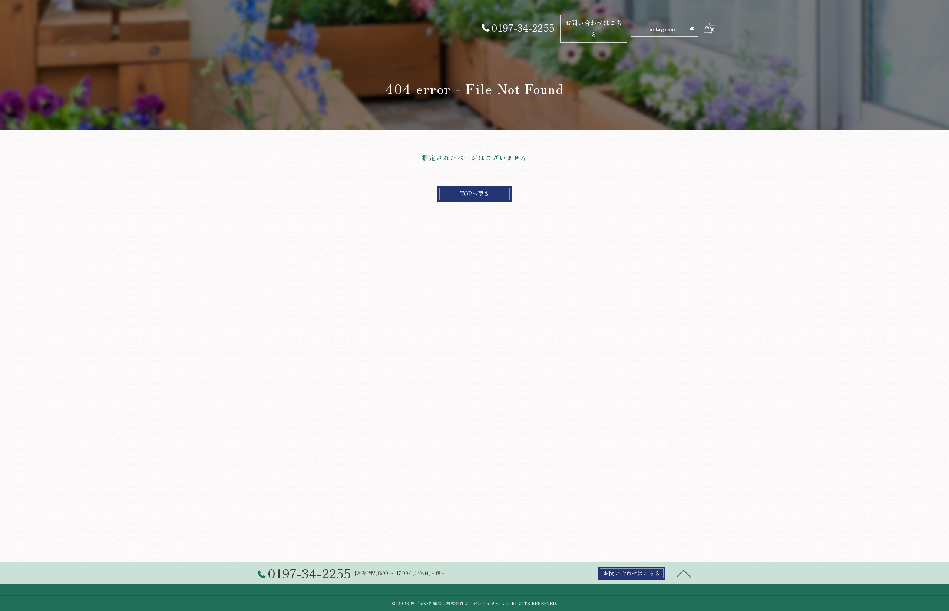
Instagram (661, 28)
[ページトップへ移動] (684, 573)
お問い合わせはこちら (593, 28)
